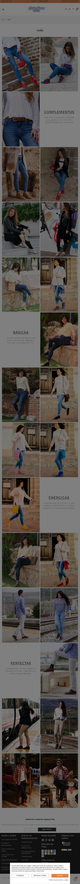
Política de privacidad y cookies (58, 880)
